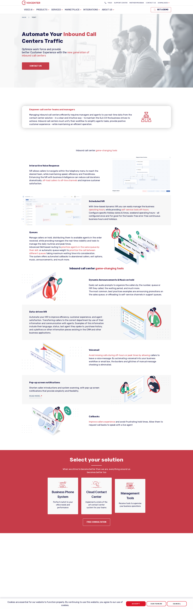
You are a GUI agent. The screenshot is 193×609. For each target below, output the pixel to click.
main (24, 17)
